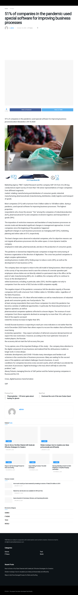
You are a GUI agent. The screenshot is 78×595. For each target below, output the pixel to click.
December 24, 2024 (10, 469)
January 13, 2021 (18, 485)
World (7, 523)
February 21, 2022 (18, 493)
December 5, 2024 (57, 471)
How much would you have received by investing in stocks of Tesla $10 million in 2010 (36, 483)
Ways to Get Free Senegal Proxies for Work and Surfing (21, 575)
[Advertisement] (39, 44)
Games (7, 513)
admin (12, 28)
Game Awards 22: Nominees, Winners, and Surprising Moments (30, 498)
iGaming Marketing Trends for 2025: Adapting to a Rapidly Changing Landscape (61, 467)
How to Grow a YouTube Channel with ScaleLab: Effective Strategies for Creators (29, 568)
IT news (12, 8)
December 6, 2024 (33, 469)
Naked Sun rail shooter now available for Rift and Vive (28, 491)
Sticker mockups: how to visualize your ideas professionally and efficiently (27, 572)
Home (6, 8)
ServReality (29, 591)
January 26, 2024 (18, 500)
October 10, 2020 (21, 28)
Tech (6, 520)
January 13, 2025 (45, 449)
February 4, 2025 (10, 449)
